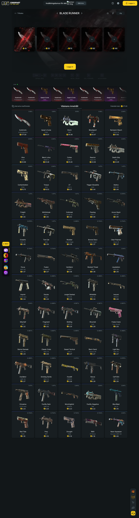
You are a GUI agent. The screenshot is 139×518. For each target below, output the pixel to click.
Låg (120, 13)
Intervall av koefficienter (22, 106)
